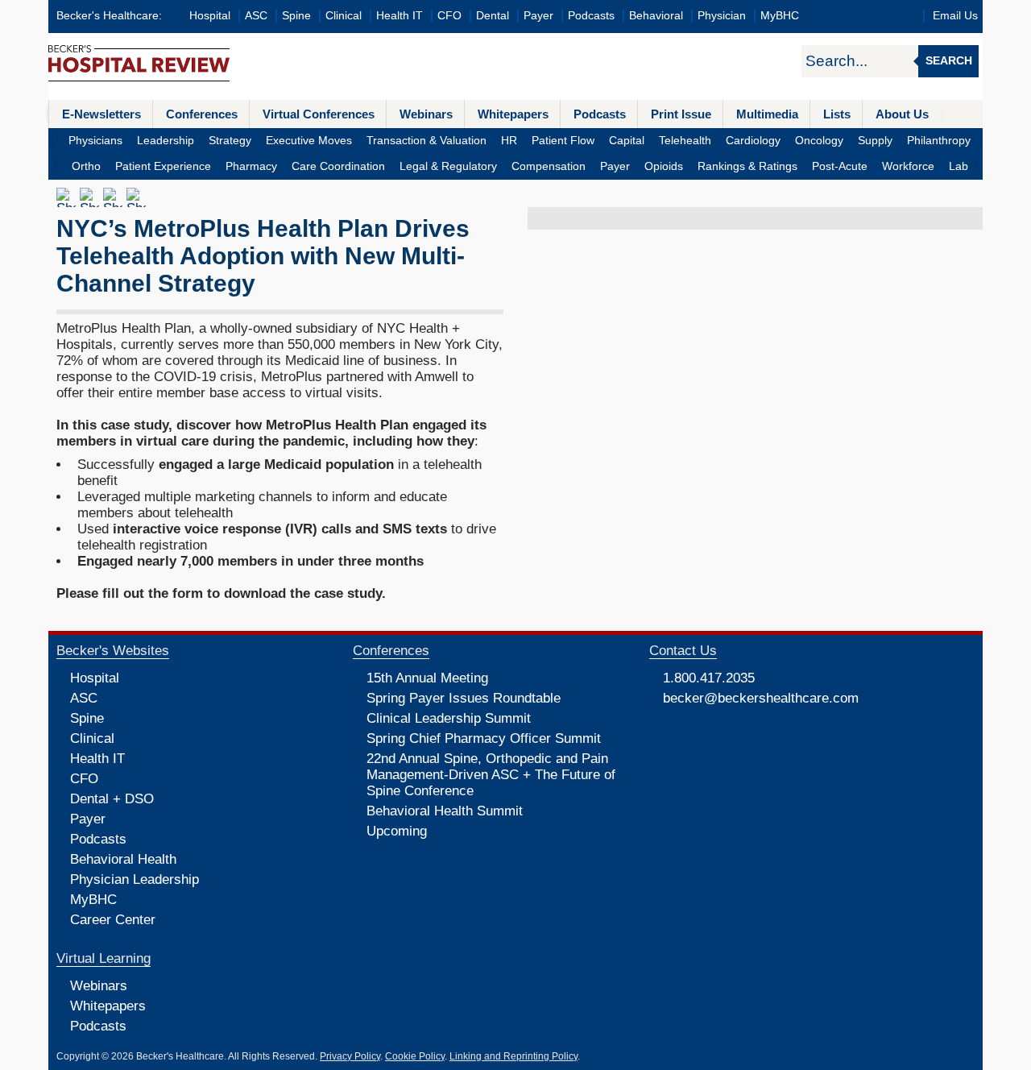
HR (509, 141)
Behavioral (656, 16)
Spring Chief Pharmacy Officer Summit (483, 738)
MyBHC (779, 16)
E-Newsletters (101, 114)
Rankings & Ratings (747, 166)
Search (948, 61)
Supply (875, 141)
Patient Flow (563, 141)
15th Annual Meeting (427, 678)
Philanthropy (939, 141)
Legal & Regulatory (448, 166)
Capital (626, 141)
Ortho (86, 166)
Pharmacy (251, 166)
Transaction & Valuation (426, 141)
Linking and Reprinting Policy (513, 1056)
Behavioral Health (123, 859)
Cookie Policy (415, 1056)
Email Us (955, 16)
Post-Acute (839, 166)
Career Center (112, 919)
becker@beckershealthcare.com (761, 698)
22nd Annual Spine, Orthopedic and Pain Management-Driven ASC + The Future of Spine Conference (490, 774)
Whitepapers (513, 114)
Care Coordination (338, 166)
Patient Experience (163, 166)
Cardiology (753, 141)
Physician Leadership (134, 879)
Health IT (399, 16)
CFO (449, 16)
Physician (722, 16)
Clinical (343, 16)
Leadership (165, 141)
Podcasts (591, 16)
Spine (296, 16)
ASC (256, 16)
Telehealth (685, 141)
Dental (492, 16)
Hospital (209, 16)
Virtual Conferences (319, 114)
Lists (837, 114)
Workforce (908, 166)
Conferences (202, 114)
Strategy (230, 141)
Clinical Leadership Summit (448, 718)
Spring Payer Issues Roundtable (463, 698)
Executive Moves (309, 141)
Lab (958, 166)
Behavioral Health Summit (444, 811)
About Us (902, 114)
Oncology (819, 141)
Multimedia (767, 114)
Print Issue (681, 114)
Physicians (95, 141)
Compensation (548, 166)
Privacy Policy (350, 1056)
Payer (538, 16)
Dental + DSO (112, 799)
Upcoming (396, 831)
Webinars (426, 114)
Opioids (663, 166)
